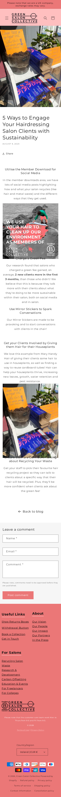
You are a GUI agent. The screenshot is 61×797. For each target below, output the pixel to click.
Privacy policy (45, 780)
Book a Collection (13, 634)
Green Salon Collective (28, 776)
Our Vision (39, 621)
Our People (40, 626)
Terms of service (22, 785)
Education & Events (15, 683)
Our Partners (41, 635)
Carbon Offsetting (14, 679)
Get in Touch (10, 638)
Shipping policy (42, 785)
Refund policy (27, 780)
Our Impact (40, 630)
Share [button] (9, 153)
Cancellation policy (44, 791)
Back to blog (33, 511)
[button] (7, 18)
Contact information (20, 791)
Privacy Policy (37, 730)
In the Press (40, 640)
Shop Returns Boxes (15, 621)
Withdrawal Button (15, 627)
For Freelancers (12, 688)
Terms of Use (23, 730)
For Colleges (10, 693)
